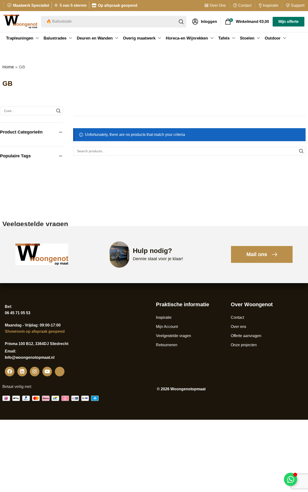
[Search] (301, 151)
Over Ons (218, 5)
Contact (244, 5)
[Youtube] (47, 371)
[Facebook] (9, 371)
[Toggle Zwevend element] (290, 479)
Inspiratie (270, 5)
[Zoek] (181, 21)
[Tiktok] (59, 371)
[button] (204, 21)
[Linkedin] (22, 371)
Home (8, 67)
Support (297, 5)
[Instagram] (34, 371)
